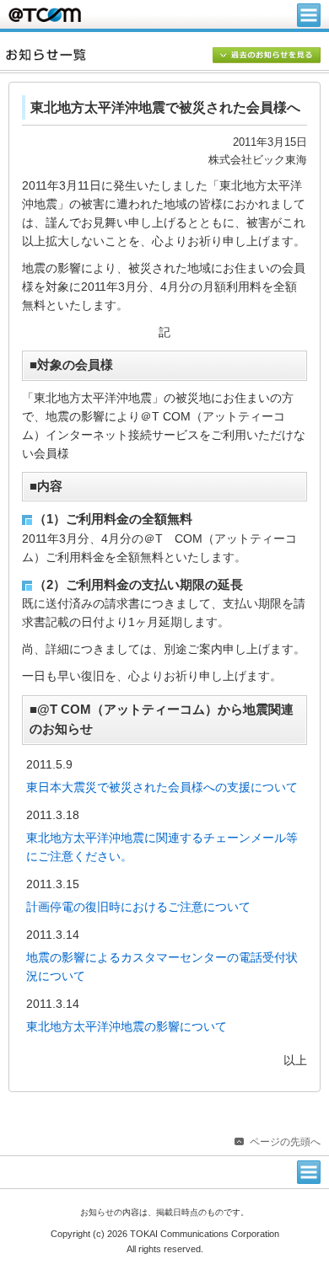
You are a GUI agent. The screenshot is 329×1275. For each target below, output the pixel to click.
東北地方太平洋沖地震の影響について (126, 1027)
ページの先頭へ (285, 1142)
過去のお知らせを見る (267, 56)
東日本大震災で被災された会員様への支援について (162, 787)
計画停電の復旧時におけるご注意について (138, 907)
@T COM (44, 15)
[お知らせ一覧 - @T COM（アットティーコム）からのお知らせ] (167, 55)
